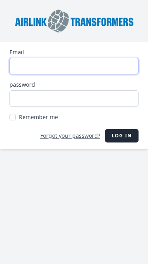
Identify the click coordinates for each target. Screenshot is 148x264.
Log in (122, 135)
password (22, 84)
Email (16, 52)
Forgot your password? (70, 135)
